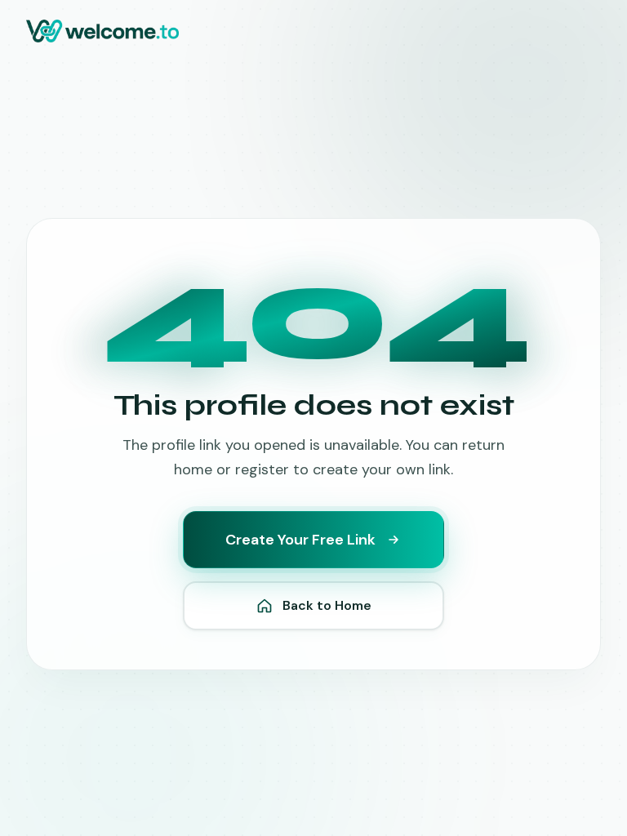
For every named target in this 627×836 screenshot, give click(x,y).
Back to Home (326, 605)
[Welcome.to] (102, 31)
